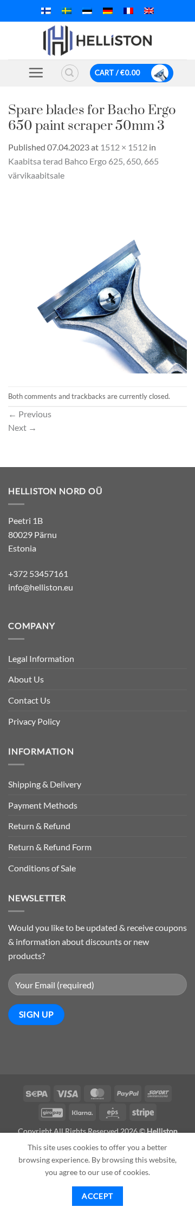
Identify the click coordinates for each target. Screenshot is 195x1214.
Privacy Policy (34, 721)
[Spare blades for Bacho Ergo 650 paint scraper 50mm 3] (97, 283)
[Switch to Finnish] (46, 10)
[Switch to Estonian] (87, 10)
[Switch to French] (128, 10)
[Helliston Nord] (97, 40)
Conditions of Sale (42, 868)
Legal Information (41, 658)
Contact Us (29, 700)
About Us (26, 679)
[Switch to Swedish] (66, 10)
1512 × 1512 (123, 147)
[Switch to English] (149, 10)
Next (22, 427)
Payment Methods (42, 805)
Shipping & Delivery (44, 784)
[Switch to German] (108, 10)
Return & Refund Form (50, 847)
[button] (35, 72)
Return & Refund (39, 826)
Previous (29, 414)
